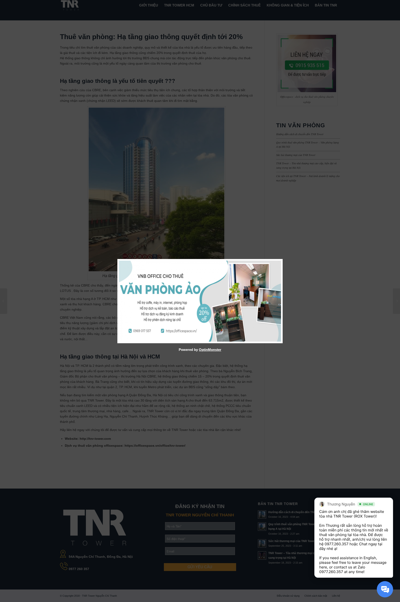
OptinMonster (210, 350)
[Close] (281, 260)
